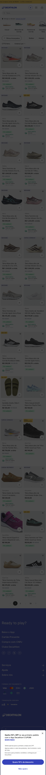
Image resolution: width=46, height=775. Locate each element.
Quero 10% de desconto (23, 762)
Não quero (22, 769)
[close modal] (42, 733)
